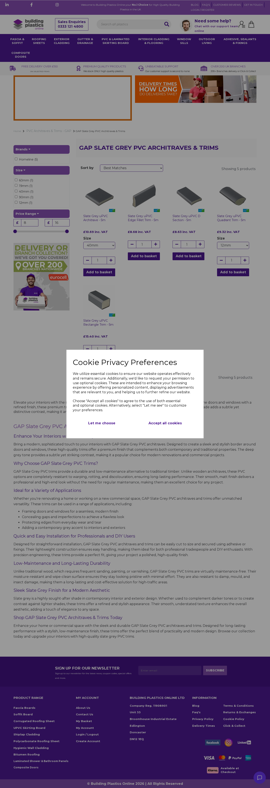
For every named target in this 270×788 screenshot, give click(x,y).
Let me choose (101, 423)
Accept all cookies (165, 423)
